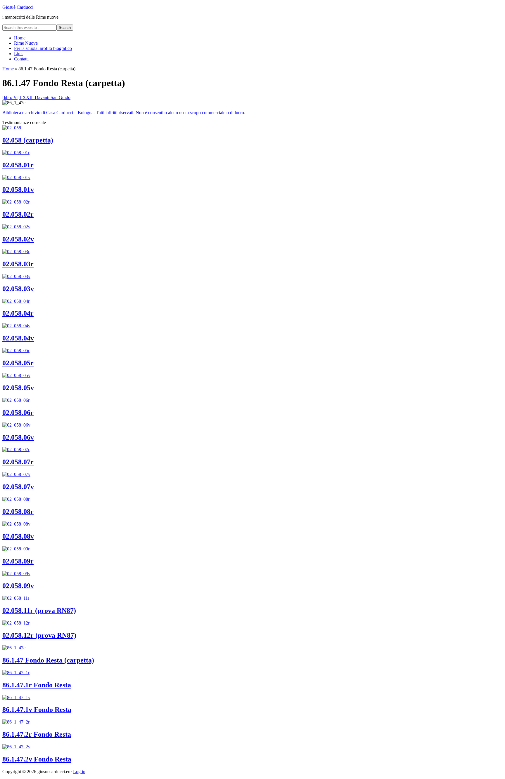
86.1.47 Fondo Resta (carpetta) (48, 660)
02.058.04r (18, 313)
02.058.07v (18, 487)
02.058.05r (18, 363)
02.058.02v (18, 239)
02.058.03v (18, 289)
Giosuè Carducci (17, 7)
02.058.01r (18, 165)
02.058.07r (18, 462)
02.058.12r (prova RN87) (39, 635)
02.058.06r (18, 412)
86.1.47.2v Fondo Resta (36, 759)
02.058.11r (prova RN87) (39, 610)
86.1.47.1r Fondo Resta (36, 685)
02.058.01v (18, 189)
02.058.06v (18, 437)
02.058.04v (18, 338)
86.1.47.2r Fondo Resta (36, 734)
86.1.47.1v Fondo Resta (36, 709)
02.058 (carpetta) (27, 140)
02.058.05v (18, 388)
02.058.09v (18, 586)
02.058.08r (18, 511)
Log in (79, 771)
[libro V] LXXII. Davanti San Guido (36, 97)
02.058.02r (18, 214)
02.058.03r (18, 264)
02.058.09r (18, 561)
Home (8, 68)
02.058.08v (18, 536)
